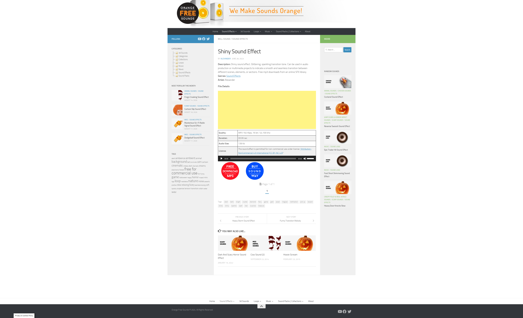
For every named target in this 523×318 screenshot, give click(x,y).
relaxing (185, 185)
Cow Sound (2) (257, 254)
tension (187, 189)
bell (188, 162)
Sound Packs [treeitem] (184, 76)
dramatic (196, 166)
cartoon (205, 162)
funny (202, 174)
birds (195, 162)
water (205, 189)
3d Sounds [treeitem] (183, 53)
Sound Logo (335, 147)
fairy (260, 202)
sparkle (233, 206)
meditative (184, 181)
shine (221, 206)
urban (201, 189)
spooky (174, 189)
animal (199, 158)
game (266, 202)
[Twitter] (208, 38)
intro (206, 177)
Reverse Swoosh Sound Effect (337, 126)
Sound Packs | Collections (287, 31)
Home (215, 31)
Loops (256, 31)
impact (201, 177)
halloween (183, 177)
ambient (190, 158)
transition (194, 188)
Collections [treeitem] (183, 59)
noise (201, 181)
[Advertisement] (267, 110)
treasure (261, 206)
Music (267, 31)
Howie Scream (290, 254)
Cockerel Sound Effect (333, 97)
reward (310, 202)
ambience (180, 158)
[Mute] (304, 158)
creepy (185, 166)
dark (190, 166)
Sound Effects (228, 31)
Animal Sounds (190, 91)
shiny (227, 206)
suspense (180, 189)
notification (294, 202)
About (307, 31)
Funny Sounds (190, 106)
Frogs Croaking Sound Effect (196, 97)
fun (199, 174)
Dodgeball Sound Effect (194, 137)
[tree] (191, 64)
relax (179, 185)
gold (271, 202)
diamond (253, 202)
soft (207, 185)
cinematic (177, 165)
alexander (226, 59)
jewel (278, 202)
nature (193, 181)
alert (226, 202)
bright (238, 202)
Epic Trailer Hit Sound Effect (336, 150)
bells (232, 202)
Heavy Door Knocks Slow (334, 206)
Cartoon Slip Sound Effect (195, 109)
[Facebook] (203, 38)
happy (190, 177)
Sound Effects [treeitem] (184, 72)
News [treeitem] (181, 69)
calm (199, 162)
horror (195, 177)
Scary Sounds (337, 120)
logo (173, 181)
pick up (302, 202)
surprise (253, 206)
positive (174, 185)
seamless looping (200, 185)
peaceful (207, 181)
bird (191, 162)
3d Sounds (245, 31)
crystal (245, 202)
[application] (267, 158)
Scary (191, 185)
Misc (186, 120)
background (179, 162)
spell (240, 206)
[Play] (221, 158)
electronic (175, 170)
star (246, 206)
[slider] (311, 158)
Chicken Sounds (344, 91)
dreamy (202, 166)
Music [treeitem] (181, 66)
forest (182, 170)
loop (178, 181)
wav (174, 191)
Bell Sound (224, 39)
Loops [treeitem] (181, 62)
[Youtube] (199, 38)
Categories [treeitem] (183, 56)
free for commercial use (184, 171)
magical (285, 202)
